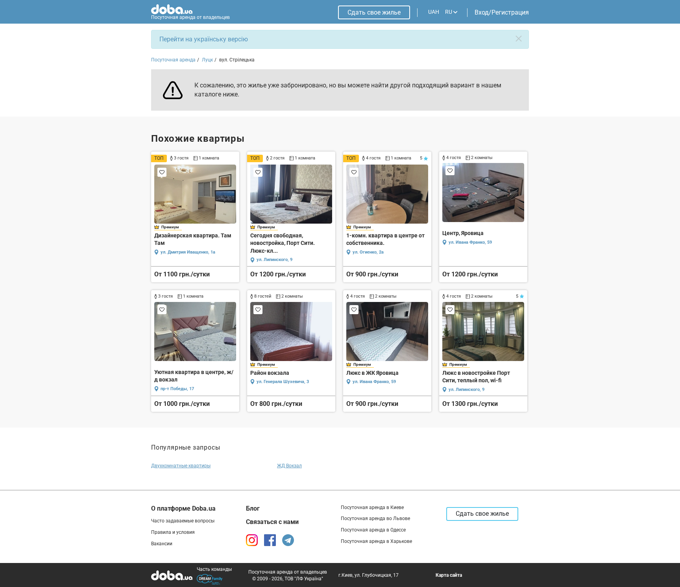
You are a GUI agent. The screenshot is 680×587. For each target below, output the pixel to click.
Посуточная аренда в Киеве (372, 507)
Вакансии (161, 543)
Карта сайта (449, 575)
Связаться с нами (272, 522)
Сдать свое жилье (374, 12)
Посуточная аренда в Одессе (373, 530)
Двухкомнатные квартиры (181, 465)
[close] (519, 39)
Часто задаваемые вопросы (182, 521)
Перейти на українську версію (203, 39)
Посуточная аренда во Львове (375, 518)
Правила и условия (173, 532)
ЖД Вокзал (289, 465)
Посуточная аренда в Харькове (376, 541)
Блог (253, 508)
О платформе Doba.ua (183, 508)
